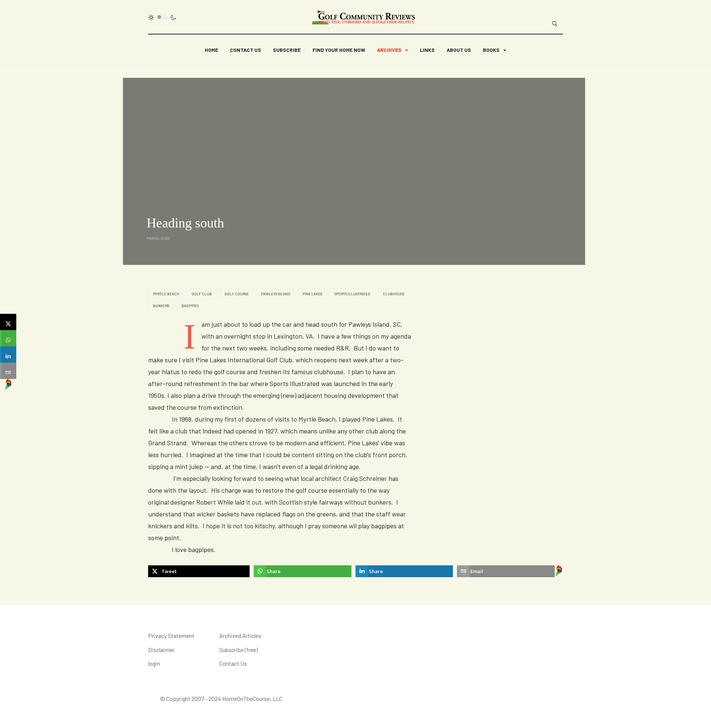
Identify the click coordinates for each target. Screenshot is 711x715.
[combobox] (555, 23)
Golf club (201, 294)
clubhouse (394, 294)
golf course (236, 294)
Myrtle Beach (166, 294)
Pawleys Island (275, 294)
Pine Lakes (312, 294)
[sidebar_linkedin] (8, 354)
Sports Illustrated (352, 294)
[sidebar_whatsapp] (8, 338)
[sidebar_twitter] (8, 322)
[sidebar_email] (8, 371)
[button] (392, 50)
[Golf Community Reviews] (364, 17)
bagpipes (189, 305)
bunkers (161, 305)
